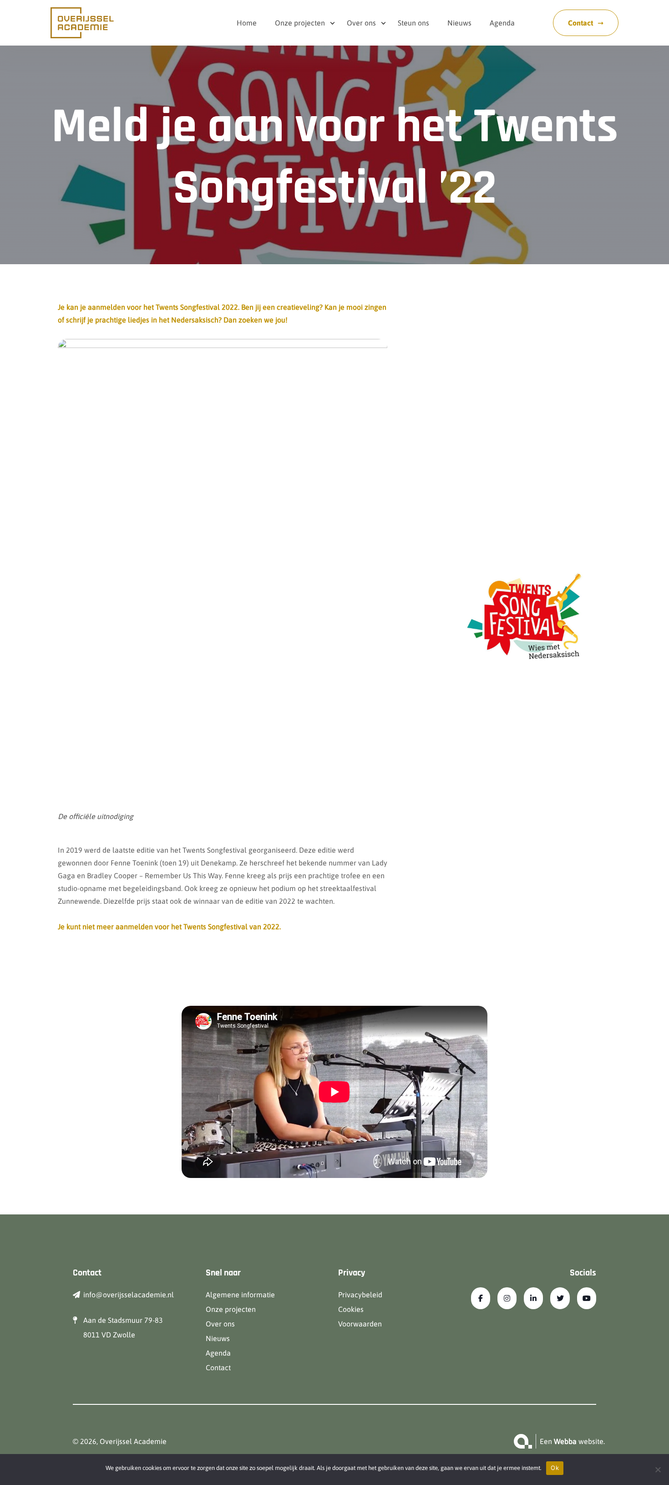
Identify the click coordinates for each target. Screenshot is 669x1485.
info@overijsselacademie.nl (128, 1294)
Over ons (361, 23)
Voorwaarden (360, 1324)
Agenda (502, 23)
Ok (555, 1467)
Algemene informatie (240, 1294)
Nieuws (459, 23)
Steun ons (413, 23)
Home (247, 23)
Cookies (351, 1309)
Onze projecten (300, 23)
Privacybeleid (360, 1294)
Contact (580, 23)
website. (579, 1441)
